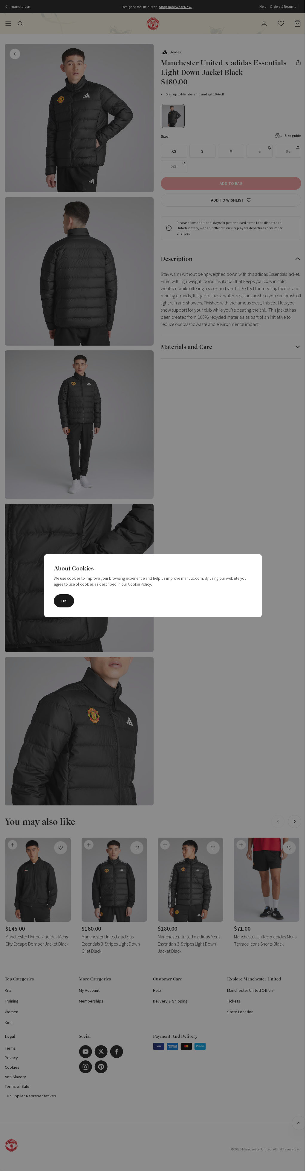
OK (64, 601)
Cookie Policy (139, 584)
